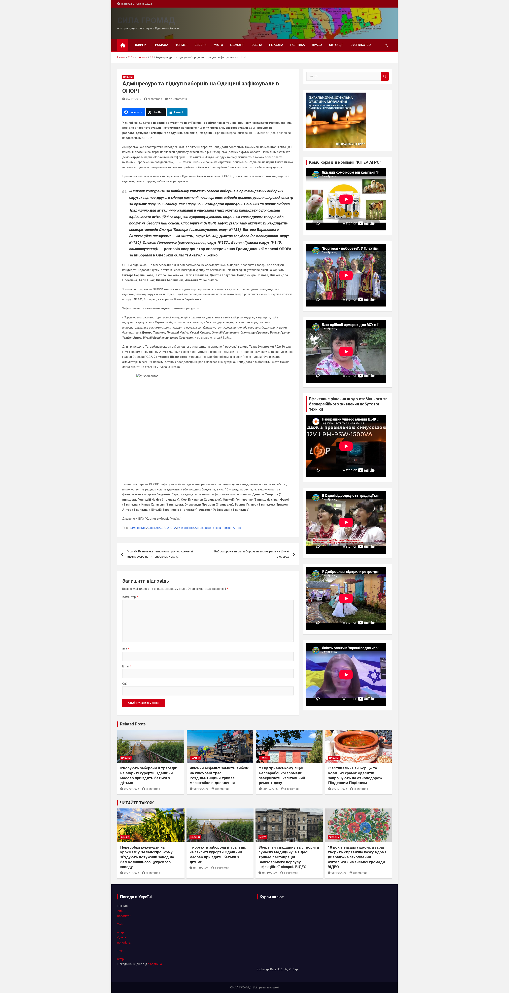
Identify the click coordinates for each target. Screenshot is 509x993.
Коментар (130, 597)
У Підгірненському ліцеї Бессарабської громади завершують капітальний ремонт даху (282, 775)
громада (160, 45)
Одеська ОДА (156, 527)
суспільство (361, 45)
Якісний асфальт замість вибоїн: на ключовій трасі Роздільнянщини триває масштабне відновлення (219, 775)
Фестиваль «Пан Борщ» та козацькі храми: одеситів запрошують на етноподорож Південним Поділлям (355, 775)
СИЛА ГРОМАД (146, 20)
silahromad (155, 99)
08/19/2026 (201, 788)
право (317, 45)
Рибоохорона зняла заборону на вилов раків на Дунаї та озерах (251, 554)
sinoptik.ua (155, 964)
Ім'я (125, 649)
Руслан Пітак (185, 527)
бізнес (125, 837)
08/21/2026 (131, 872)
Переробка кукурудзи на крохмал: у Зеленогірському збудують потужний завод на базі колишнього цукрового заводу (147, 857)
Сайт (125, 684)
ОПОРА (171, 527)
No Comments (178, 99)
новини (140, 45)
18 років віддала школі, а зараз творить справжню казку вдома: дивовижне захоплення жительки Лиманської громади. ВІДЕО (358, 857)
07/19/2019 (133, 99)
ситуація (336, 45)
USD (279, 969)
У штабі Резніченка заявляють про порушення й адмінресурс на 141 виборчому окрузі (160, 554)
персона (276, 45)
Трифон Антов (231, 527)
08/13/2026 (339, 788)
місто (218, 45)
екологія (237, 45)
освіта (257, 45)
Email (126, 666)
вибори (201, 45)
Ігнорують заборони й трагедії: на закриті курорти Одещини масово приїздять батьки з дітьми (148, 775)
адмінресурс (138, 527)
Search (385, 76)
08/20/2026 (131, 788)
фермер (181, 45)
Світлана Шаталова (208, 527)
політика (297, 45)
